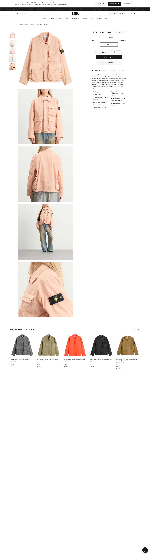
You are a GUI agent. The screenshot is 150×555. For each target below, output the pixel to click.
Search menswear (117, 13)
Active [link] (91, 18)
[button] (134, 329)
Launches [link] (99, 18)
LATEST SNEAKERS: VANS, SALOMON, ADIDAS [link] (94, 9)
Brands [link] (52, 18)
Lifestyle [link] (84, 18)
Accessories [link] (75, 18)
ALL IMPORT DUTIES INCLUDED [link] (52, 9)
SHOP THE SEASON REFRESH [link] (72, 9)
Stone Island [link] (111, 77)
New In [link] (45, 18)
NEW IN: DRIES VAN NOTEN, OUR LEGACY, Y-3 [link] (29, 9)
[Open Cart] (134, 13)
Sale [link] (105, 18)
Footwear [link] (59, 18)
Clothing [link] (67, 18)
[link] (75, 13)
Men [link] (16, 13)
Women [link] (23, 13)
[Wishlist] (131, 13)
